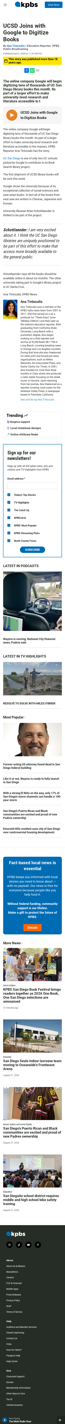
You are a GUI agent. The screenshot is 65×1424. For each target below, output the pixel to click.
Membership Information (18, 1388)
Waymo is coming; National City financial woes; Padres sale (29, 640)
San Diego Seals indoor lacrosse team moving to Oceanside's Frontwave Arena (32, 1065)
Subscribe (32, 549)
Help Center (12, 1361)
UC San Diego (12, 158)
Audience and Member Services (21, 1327)
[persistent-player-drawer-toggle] (61, 1420)
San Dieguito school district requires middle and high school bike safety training (31, 1200)
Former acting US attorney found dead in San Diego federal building (31, 766)
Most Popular (13, 717)
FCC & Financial (14, 1283)
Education (7, 1192)
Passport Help (13, 1355)
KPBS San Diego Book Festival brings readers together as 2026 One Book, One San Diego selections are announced (32, 995)
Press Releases (13, 1294)
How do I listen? (14, 1350)
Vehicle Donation (14, 1405)
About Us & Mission (15, 1266)
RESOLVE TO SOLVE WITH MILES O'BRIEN (29, 703)
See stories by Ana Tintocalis (37, 399)
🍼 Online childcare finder (22, 434)
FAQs (9, 1344)
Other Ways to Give (15, 1393)
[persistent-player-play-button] (5, 1420)
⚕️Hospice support (18, 421)
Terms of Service (14, 1312)
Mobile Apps (12, 1289)
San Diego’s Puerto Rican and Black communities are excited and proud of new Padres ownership (30, 814)
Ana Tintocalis (16, 45)
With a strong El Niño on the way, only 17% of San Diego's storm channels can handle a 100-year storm (32, 796)
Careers (10, 1277)
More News (12, 943)
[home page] (26, 5)
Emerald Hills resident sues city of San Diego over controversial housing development (31, 830)
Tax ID (9, 1399)
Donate (32, 927)
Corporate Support (15, 1376)
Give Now (53, 5)
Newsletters (12, 1272)
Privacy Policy (13, 1300)
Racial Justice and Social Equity (17, 1124)
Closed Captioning (15, 1332)
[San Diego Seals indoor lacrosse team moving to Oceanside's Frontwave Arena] (32, 1035)
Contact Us (11, 1338)
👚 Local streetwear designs (23, 428)
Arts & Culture (9, 985)
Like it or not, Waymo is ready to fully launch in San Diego (31, 780)
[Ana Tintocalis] (10, 309)
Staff (8, 1306)
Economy (7, 1057)
